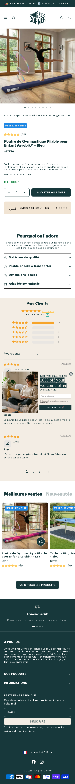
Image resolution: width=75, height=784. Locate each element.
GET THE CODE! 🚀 (55, 407)
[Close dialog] (70, 373)
